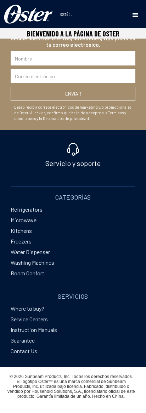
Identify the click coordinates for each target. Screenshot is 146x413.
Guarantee (23, 340)
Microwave (23, 220)
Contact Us (24, 351)
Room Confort (27, 273)
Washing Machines (32, 262)
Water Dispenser (30, 251)
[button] (135, 15)
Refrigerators (27, 209)
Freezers (21, 241)
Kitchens (21, 230)
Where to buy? (27, 308)
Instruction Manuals (34, 329)
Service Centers (29, 319)
